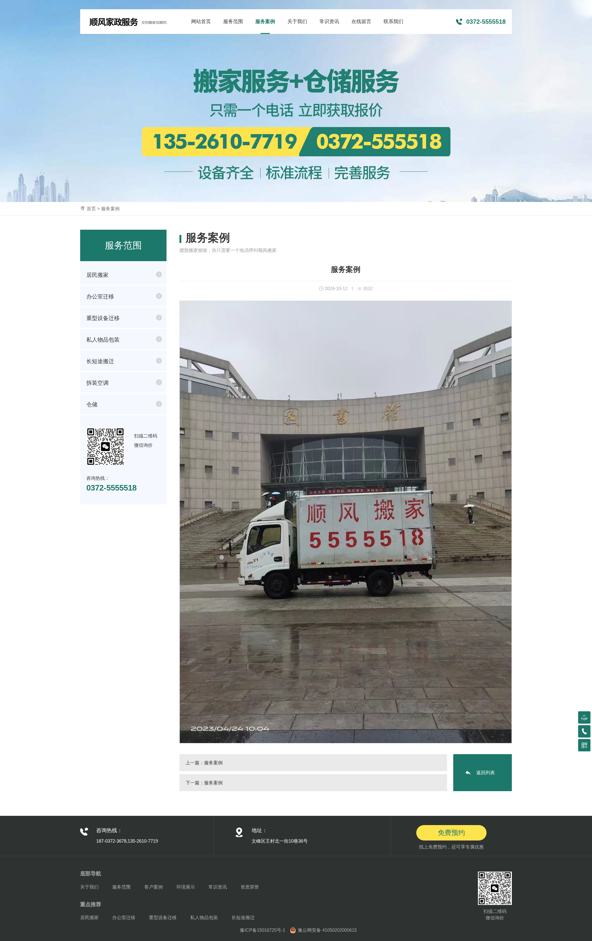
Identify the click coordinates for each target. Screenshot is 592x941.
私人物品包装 (103, 340)
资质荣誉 (249, 887)
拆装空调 (97, 383)
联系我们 (393, 21)
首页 (91, 208)
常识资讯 (329, 21)
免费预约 (451, 832)
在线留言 (361, 21)
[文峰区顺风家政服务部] (127, 21)
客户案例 (153, 887)
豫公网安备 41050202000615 (327, 930)
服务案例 (265, 21)
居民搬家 (97, 275)
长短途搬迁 (100, 361)
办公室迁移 (100, 297)
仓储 (91, 404)
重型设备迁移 (103, 318)
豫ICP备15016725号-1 (262, 930)
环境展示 (185, 887)
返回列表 (485, 772)
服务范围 (233, 21)
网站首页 (201, 21)
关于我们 (297, 21)
